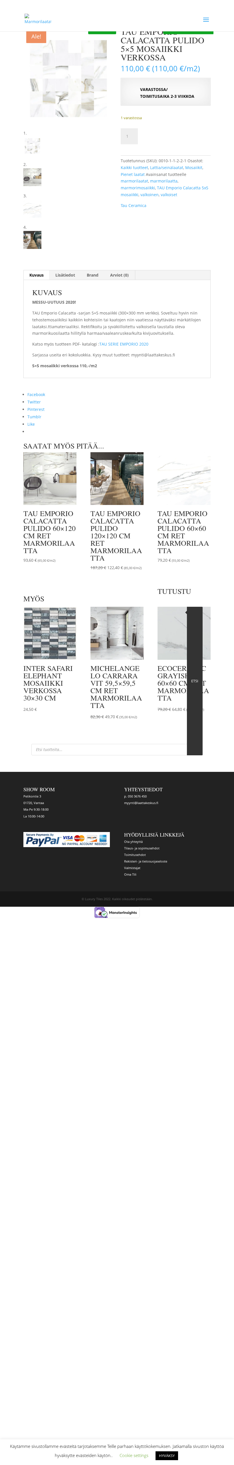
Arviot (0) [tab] (119, 275)
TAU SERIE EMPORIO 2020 (123, 344)
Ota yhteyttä (133, 841)
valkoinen (149, 194)
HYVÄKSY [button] (167, 1455)
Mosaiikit (193, 167)
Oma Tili (130, 874)
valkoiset (169, 194)
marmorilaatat (134, 181)
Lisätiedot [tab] (65, 275)
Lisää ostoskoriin (172, 135)
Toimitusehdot (135, 855)
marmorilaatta (163, 181)
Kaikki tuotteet (134, 167)
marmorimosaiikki (138, 187)
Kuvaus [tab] (36, 275)
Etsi (194, 680)
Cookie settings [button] (134, 1455)
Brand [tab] (92, 275)
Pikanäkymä (46, 568)
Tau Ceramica (133, 205)
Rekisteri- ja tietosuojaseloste (145, 861)
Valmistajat (132, 868)
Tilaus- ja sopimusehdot (142, 848)
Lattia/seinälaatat (166, 167)
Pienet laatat (133, 174)
